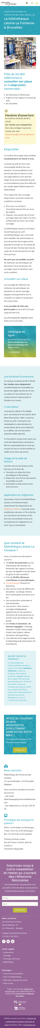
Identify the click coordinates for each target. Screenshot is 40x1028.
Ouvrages (7, 955)
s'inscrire (20, 750)
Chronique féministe (11, 959)
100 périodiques (13, 583)
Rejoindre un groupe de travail (15, 980)
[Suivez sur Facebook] (4, 941)
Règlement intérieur (12, 509)
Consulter (15, 352)
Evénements (8, 952)
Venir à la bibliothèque (12, 977)
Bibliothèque (8, 962)
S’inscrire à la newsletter (13, 973)
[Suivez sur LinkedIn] (12, 941)
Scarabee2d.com (29, 1025)
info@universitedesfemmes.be (14, 933)
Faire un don (8, 983)
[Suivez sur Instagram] (8, 941)
